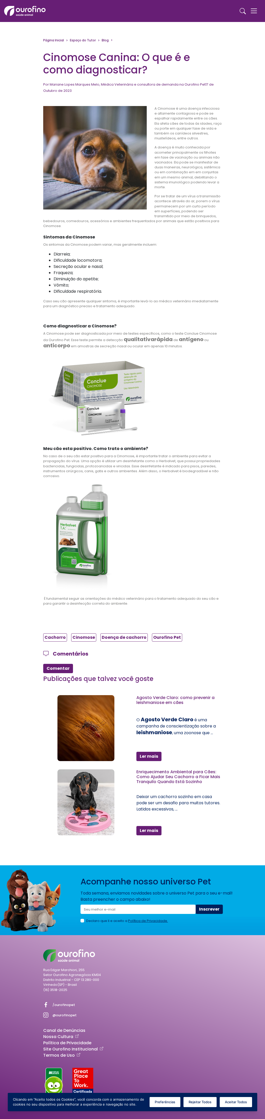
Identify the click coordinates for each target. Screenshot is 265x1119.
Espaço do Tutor (83, 40)
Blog (105, 40)
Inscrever (209, 909)
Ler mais (149, 756)
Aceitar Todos (236, 1102)
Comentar (58, 668)
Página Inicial (53, 40)
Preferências (165, 1102)
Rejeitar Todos (200, 1102)
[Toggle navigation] (254, 11)
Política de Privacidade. (148, 921)
